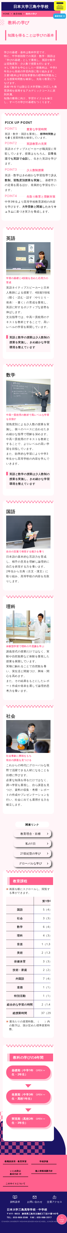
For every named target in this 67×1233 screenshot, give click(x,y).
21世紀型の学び (30, 853)
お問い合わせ (34, 1201)
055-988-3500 (20, 1217)
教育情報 (17, 13)
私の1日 (30, 843)
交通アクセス (54, 1201)
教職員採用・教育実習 (16, 1161)
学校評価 (44, 1161)
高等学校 (58, 16)
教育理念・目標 (30, 834)
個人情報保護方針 (44, 1170)
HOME (6, 13)
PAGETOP (61, 1220)
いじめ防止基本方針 (15, 1172)
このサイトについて (15, 1183)
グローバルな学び (30, 863)
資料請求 (15, 1201)
